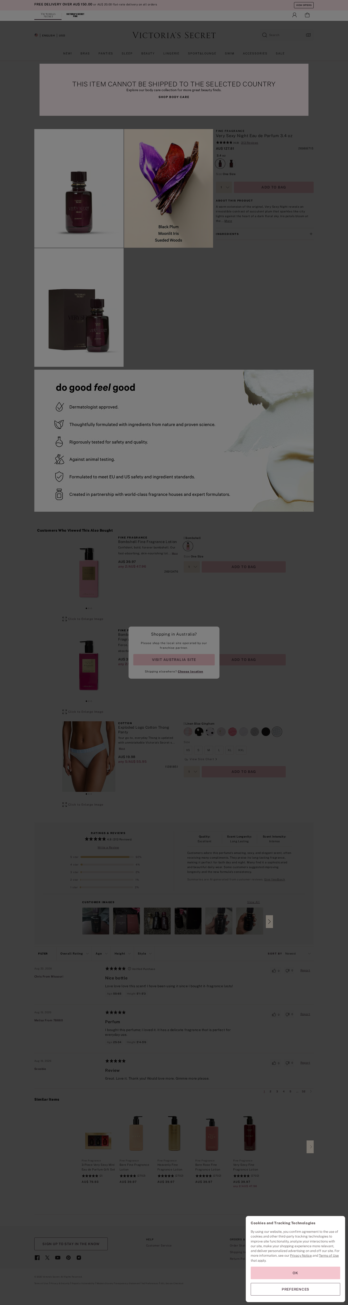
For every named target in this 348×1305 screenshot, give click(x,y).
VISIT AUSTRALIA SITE (174, 660)
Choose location (190, 671)
